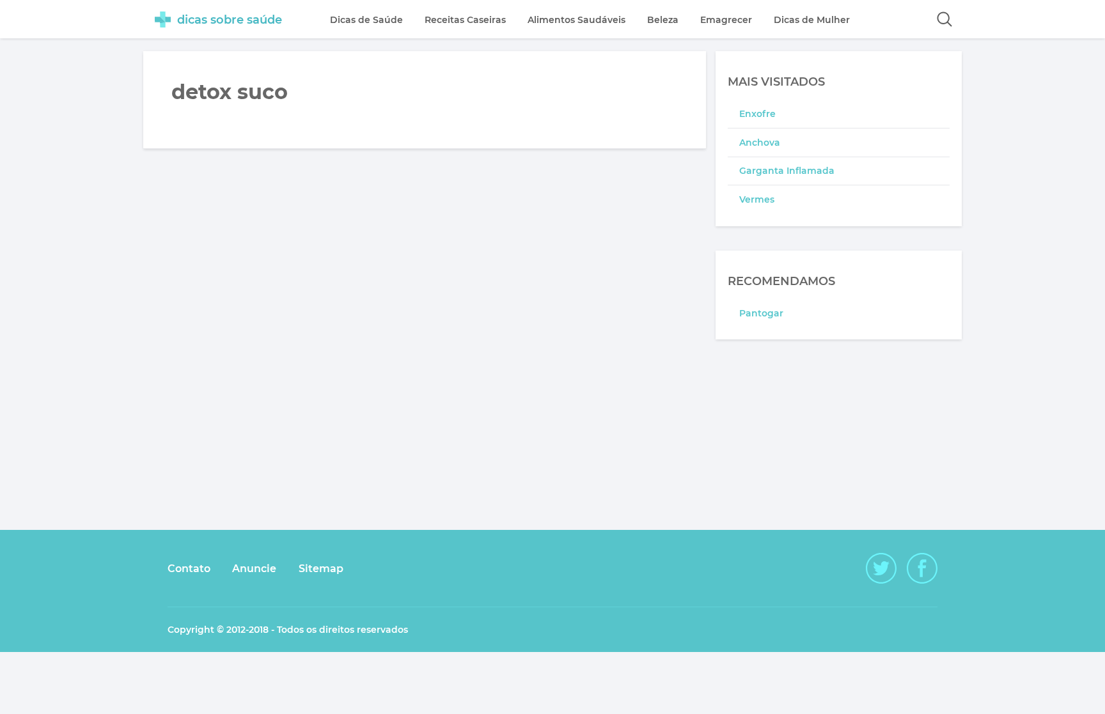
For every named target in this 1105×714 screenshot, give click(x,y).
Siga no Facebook (922, 568)
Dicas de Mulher (812, 20)
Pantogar (761, 313)
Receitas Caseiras (465, 20)
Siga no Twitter (881, 568)
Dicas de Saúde (366, 20)
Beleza (662, 20)
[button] (944, 19)
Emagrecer (726, 20)
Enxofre (757, 114)
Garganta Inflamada (787, 170)
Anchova (759, 142)
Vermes (756, 199)
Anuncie (254, 569)
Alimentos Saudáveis (576, 20)
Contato (189, 569)
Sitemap (321, 569)
